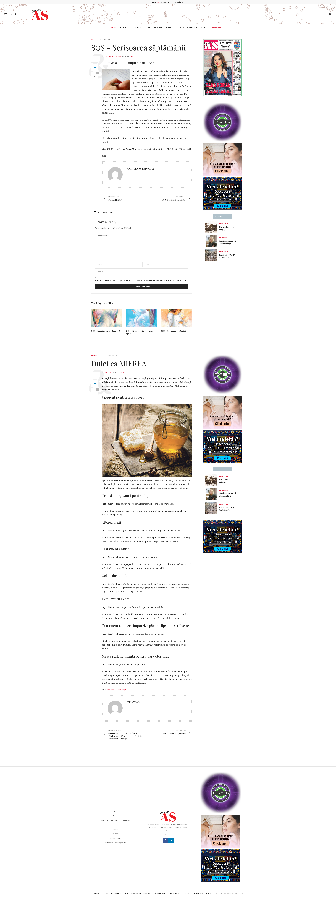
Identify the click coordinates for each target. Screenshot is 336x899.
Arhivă (112, 27)
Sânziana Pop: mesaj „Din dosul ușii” (227, 242)
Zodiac (204, 27)
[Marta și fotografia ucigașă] (212, 227)
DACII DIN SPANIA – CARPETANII (228, 256)
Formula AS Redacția (112, 57)
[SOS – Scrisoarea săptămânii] (176, 318)
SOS (92, 39)
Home (115, 816)
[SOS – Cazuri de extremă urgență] (106, 318)
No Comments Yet (106, 212)
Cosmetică (111, 690)
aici (158, 2)
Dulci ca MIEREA (118, 363)
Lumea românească (187, 27)
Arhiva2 (115, 811)
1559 (131, 57)
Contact (115, 834)
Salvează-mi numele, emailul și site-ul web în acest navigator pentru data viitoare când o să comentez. (140, 281)
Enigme (170, 27)
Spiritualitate (155, 27)
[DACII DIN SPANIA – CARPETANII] (212, 255)
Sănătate (139, 27)
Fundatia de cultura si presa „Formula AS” (115, 820)
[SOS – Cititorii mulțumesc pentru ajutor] (141, 318)
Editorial (223, 237)
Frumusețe (96, 355)
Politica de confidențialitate (115, 843)
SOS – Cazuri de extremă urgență (105, 331)
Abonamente (218, 27)
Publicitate (115, 829)
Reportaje (125, 27)
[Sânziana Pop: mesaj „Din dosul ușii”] (212, 241)
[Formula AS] (40, 14)
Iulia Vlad (108, 373)
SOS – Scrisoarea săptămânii (138, 47)
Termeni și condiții (115, 838)
